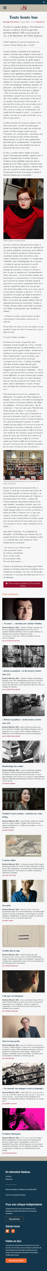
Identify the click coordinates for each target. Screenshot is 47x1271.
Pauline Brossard (11, 1153)
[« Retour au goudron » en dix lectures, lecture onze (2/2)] (23, 705)
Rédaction (9, 1179)
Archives (8, 1176)
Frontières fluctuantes (11, 1133)
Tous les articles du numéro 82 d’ (24, 584)
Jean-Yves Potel (10, 875)
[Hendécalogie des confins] (23, 751)
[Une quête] (23, 891)
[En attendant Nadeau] (23, 8)
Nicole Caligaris (10, 783)
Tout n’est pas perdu (11, 1041)
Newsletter (14, 1219)
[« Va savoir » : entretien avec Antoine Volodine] (23, 609)
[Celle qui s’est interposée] (23, 981)
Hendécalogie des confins (12, 766)
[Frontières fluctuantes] (23, 1119)
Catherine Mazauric (11, 966)
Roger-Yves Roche (12, 22)
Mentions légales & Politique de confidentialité (21, 1189)
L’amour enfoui (8, 860)
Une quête (6, 905)
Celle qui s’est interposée (12, 995)
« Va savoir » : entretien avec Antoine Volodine (22, 623)
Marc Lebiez (9, 920)
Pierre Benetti (9, 830)
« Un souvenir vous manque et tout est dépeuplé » (23, 1088)
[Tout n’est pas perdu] (23, 1026)
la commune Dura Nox (12, 641)
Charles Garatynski (11, 1011)
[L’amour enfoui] (23, 845)
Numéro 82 (40, 22)
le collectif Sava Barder (12, 689)
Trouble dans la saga (11, 950)
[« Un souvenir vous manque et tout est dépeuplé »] (23, 1074)
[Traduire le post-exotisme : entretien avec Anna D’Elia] (23, 799)
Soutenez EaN (16, 1260)
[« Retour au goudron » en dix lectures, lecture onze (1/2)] (23, 656)
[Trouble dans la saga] (23, 936)
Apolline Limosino (11, 1103)
